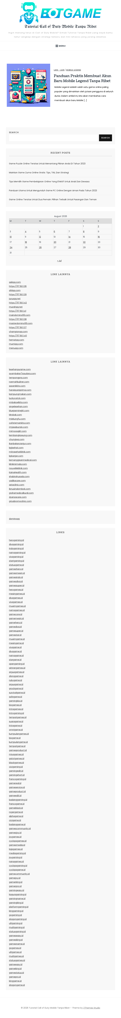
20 (55, 242)
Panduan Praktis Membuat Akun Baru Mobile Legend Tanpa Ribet (82, 78)
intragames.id (16, 709)
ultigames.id (15, 952)
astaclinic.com (16, 484)
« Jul (59, 260)
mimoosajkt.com (18, 431)
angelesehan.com (18, 406)
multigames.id (16, 956)
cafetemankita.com (19, 422)
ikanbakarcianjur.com (20, 443)
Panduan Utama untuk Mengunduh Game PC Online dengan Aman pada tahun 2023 (53, 190)
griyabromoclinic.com (20, 501)
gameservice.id (17, 787)
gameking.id (15, 968)
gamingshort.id (16, 775)
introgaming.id (16, 713)
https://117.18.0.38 (18, 319)
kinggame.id (15, 980)
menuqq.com (16, 348)
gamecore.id (15, 614)
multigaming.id (16, 927)
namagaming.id (17, 552)
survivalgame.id (17, 692)
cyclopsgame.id (17, 869)
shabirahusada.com (19, 476)
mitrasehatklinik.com (20, 451)
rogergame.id (16, 812)
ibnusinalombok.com (20, 488)
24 (11, 247)
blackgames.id (16, 762)
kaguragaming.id (17, 894)
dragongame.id (17, 985)
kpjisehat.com (16, 447)
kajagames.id (16, 849)
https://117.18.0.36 (18, 286)
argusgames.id (16, 672)
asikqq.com (15, 282)
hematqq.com (16, 339)
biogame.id (15, 737)
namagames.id (17, 610)
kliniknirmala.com (18, 464)
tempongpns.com (18, 377)
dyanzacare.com (18, 497)
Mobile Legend (73, 70)
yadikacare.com (17, 480)
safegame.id (15, 696)
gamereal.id (15, 783)
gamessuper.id (16, 585)
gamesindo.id (16, 577)
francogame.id (16, 803)
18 (26, 242)
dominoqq (14, 518)
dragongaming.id (18, 919)
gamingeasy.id (16, 890)
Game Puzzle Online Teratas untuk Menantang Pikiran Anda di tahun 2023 (47, 163)
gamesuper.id (16, 630)
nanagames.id (16, 861)
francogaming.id (17, 779)
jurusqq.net (15, 298)
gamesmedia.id (17, 845)
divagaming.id (16, 544)
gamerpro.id (15, 886)
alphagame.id (16, 816)
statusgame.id (16, 564)
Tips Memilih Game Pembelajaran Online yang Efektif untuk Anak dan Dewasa (49, 181)
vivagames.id (16, 602)
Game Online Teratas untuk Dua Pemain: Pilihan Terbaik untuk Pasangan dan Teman (53, 199)
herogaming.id (16, 540)
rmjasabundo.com (18, 427)
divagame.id (15, 651)
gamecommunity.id (19, 873)
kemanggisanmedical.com (23, 460)
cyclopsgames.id (17, 840)
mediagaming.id (17, 853)
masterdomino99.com (20, 323)
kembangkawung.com (20, 435)
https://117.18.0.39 (18, 294)
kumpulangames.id (19, 733)
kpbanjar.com (16, 455)
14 (69, 236)
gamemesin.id (16, 618)
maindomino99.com (19, 315)
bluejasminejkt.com (19, 410)
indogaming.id (16, 548)
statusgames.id (17, 960)
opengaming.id (16, 663)
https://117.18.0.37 (18, 327)
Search (14, 132)
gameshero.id (16, 569)
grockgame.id (16, 688)
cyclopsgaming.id (18, 865)
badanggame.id (17, 824)
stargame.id (15, 659)
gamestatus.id (16, 972)
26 (40, 247)
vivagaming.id (16, 556)
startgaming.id (16, 560)
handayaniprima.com (20, 390)
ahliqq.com (15, 290)
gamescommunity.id (20, 828)
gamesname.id (17, 943)
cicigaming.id (16, 766)
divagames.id (16, 597)
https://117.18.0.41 (17, 311)
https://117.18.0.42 (18, 302)
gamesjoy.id (15, 832)
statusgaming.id (17, 931)
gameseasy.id (16, 935)
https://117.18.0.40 (18, 335)
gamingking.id (16, 902)
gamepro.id (15, 976)
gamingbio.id (15, 700)
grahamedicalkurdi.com (21, 492)
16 (99, 236)
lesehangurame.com (20, 369)
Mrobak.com (15, 414)
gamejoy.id (14, 877)
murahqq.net (16, 306)
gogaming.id (15, 915)
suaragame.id (16, 721)
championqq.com (18, 331)
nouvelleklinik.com (18, 468)
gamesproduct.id (18, 750)
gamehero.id (15, 622)
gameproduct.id (17, 791)
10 (11, 236)
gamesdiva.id (16, 581)
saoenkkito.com (17, 385)
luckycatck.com (17, 398)
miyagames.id (16, 754)
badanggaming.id (18, 799)
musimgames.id (17, 606)
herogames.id (16, 589)
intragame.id (15, 725)
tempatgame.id (17, 746)
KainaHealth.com (18, 472)
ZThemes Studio (91, 1007)
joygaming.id (15, 857)
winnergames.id (17, 667)
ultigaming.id (15, 923)
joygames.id (15, 836)
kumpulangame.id (18, 742)
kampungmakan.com (20, 394)
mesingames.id (17, 593)
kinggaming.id (16, 910)
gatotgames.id (16, 758)
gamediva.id (15, 626)
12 (40, 236)
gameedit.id (15, 795)
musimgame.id (17, 639)
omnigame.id (16, 729)
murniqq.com (16, 343)
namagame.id (16, 655)
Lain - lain (59, 70)
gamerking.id (15, 882)
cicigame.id (15, 820)
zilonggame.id (16, 676)
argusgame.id (16, 684)
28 (69, 247)
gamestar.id (15, 634)
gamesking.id (16, 939)
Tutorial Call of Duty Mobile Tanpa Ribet (60, 27)
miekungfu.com (17, 418)
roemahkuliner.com (19, 381)
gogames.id (15, 948)
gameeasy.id (15, 964)
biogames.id (15, 704)
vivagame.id (15, 647)
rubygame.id (15, 680)
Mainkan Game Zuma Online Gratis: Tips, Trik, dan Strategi (39, 172)
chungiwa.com (16, 439)
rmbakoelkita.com (18, 402)
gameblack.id (16, 807)
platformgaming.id (18, 906)
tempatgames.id (17, 717)
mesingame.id (16, 643)
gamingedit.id (16, 770)
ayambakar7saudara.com (22, 373)
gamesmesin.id (17, 573)
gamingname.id (17, 898)
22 (84, 242)
